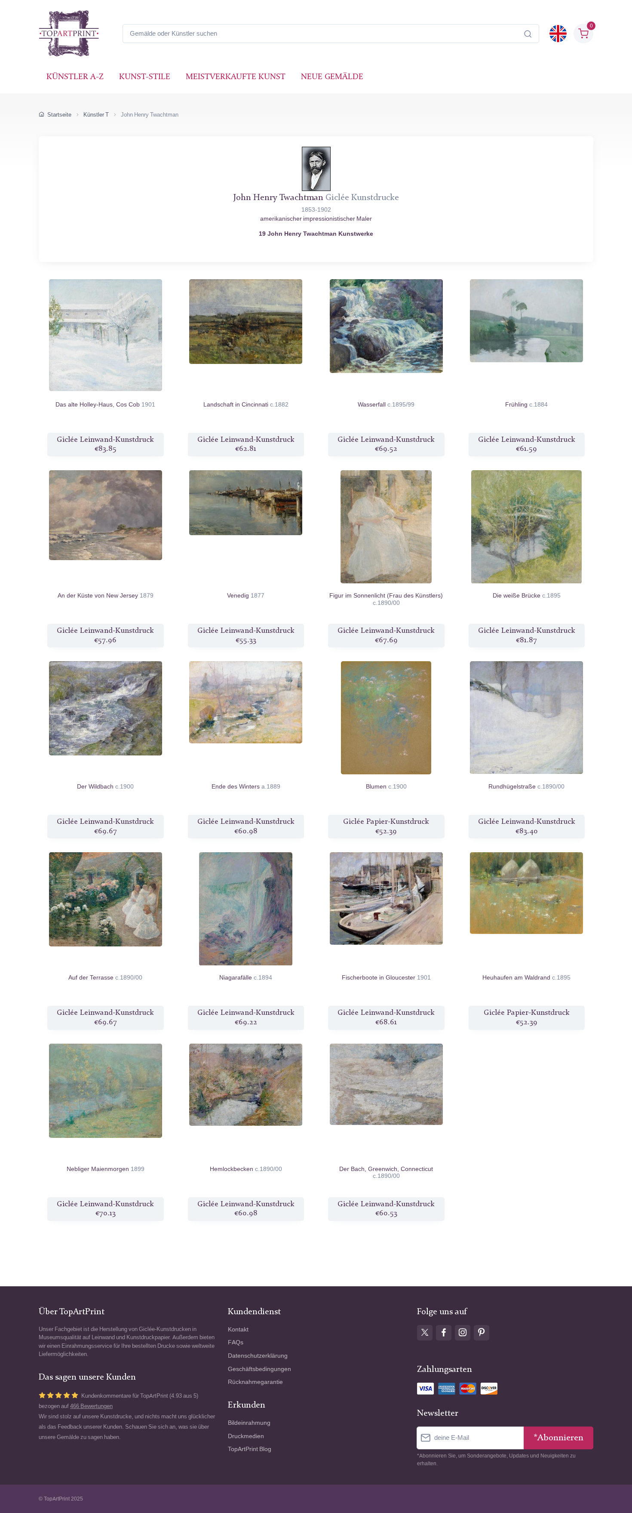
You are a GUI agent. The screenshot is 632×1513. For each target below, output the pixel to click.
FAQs (235, 1342)
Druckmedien (246, 1436)
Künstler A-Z (75, 77)
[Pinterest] (481, 1332)
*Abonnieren (558, 1437)
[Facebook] (443, 1332)
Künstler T (96, 114)
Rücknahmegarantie (255, 1382)
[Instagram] (462, 1332)
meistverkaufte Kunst (235, 77)
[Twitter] (425, 1332)
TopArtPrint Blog (249, 1449)
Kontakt (238, 1329)
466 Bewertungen (91, 1406)
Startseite (59, 114)
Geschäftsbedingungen (259, 1369)
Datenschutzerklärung (258, 1355)
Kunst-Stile (144, 77)
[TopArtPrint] (69, 33)
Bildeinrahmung (249, 1423)
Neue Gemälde (332, 77)
